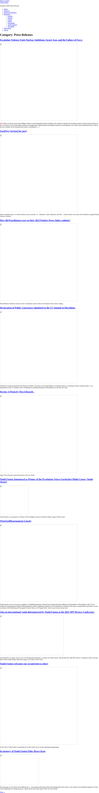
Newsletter (11, 26)
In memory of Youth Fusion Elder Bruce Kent (22, 751)
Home (6, 9)
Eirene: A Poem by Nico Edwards (17, 391)
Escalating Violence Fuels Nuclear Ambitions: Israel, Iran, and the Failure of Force (41, 40)
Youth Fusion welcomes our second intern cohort (24, 663)
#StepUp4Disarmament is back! (15, 521)
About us (6, 11)
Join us (6, 30)
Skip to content (4, 1)
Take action (7, 28)
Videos (10, 21)
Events (10, 19)
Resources (7, 14)
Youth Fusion (4, 2)
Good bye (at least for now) (13, 131)
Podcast (10, 18)
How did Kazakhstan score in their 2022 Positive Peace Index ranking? (35, 220)
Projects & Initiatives (10, 12)
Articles (10, 16)
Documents (11, 23)
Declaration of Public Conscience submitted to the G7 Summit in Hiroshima (37, 308)
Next (2, 792)
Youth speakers (12, 25)
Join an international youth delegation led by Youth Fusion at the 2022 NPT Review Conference (47, 612)
